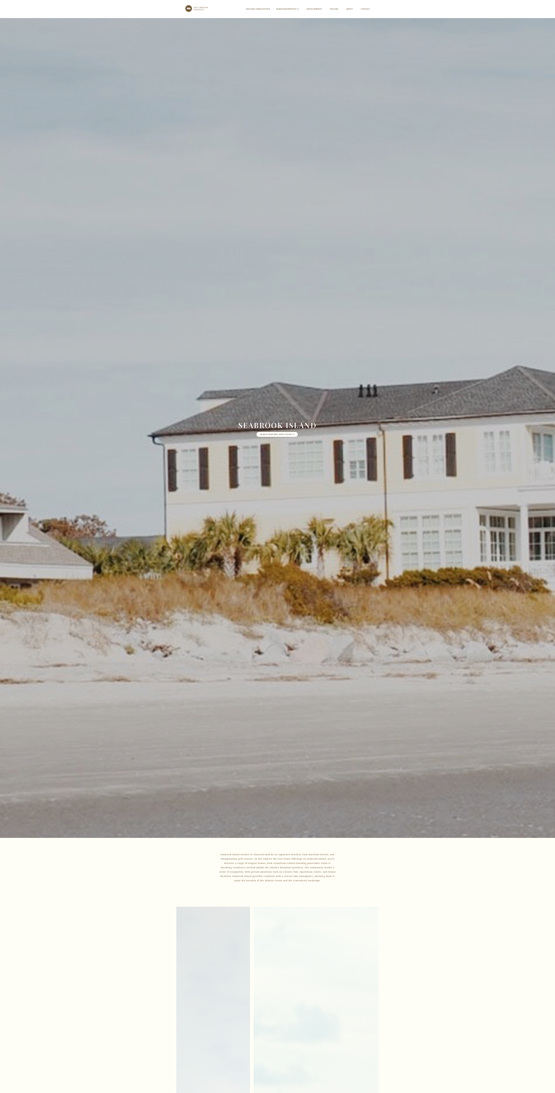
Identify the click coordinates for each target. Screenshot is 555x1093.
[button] (257, 9)
